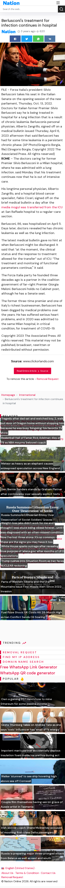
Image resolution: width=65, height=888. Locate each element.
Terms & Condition (27, 873)
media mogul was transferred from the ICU (32, 207)
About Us (7, 873)
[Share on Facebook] (15, 38)
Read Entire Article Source (32, 370)
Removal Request (12, 877)
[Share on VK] (49, 38)
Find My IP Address (21, 657)
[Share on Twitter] (26, 38)
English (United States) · (20, 868)
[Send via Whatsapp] (38, 38)
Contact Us (48, 873)
